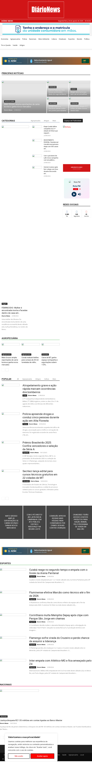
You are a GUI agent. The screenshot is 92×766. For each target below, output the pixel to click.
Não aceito (19, 756)
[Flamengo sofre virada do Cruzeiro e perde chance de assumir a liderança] (13, 645)
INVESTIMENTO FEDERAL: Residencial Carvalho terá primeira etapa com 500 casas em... (51, 144)
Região (4, 304)
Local (24, 395)
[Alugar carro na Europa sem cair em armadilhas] (79, 89)
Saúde (15, 45)
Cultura (54, 39)
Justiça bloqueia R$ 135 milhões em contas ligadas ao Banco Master (31, 720)
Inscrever (86, 211)
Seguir (76, 211)
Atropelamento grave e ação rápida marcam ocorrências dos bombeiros (39, 389)
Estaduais (62, 39)
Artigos (22, 45)
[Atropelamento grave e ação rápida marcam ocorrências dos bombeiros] (11, 393)
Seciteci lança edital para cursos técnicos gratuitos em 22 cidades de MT (40, 474)
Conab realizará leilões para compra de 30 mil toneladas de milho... (30, 360)
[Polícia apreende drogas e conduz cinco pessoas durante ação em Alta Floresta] (11, 421)
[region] (31, 747)
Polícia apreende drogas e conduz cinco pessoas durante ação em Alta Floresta (41, 417)
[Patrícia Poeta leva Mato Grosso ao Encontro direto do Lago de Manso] (57, 89)
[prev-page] (3, 369)
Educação (26, 481)
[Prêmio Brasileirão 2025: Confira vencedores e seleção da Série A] (11, 450)
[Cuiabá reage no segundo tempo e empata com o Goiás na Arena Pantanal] (13, 577)
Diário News (7, 21)
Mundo (79, 39)
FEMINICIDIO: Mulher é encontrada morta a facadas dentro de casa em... (14, 310)
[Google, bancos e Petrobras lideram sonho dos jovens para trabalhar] (57, 105)
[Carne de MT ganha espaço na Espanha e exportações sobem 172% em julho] (51, 349)
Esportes (71, 39)
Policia (24, 39)
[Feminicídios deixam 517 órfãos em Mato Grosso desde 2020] (79, 105)
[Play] (74, 194)
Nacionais (32, 39)
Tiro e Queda (6, 45)
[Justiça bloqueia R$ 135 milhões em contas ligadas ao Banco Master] (46, 703)
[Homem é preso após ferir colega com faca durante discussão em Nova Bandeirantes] (37, 255)
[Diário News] (46, 10)
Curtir (67, 211)
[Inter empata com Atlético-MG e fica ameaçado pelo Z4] (13, 668)
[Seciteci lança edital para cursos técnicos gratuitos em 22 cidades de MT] (11, 478)
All (18, 379)
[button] (89, 39)
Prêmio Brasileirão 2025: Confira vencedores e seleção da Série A (40, 446)
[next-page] (7, 369)
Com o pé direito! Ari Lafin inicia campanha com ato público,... (51, 158)
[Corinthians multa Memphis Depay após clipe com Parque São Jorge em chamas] (13, 623)
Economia (4, 39)
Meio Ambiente (43, 39)
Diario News (8, 110)
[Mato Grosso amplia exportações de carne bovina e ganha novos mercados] (24, 100)
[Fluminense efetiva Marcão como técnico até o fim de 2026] (13, 600)
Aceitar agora (42, 756)
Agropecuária (15, 39)
